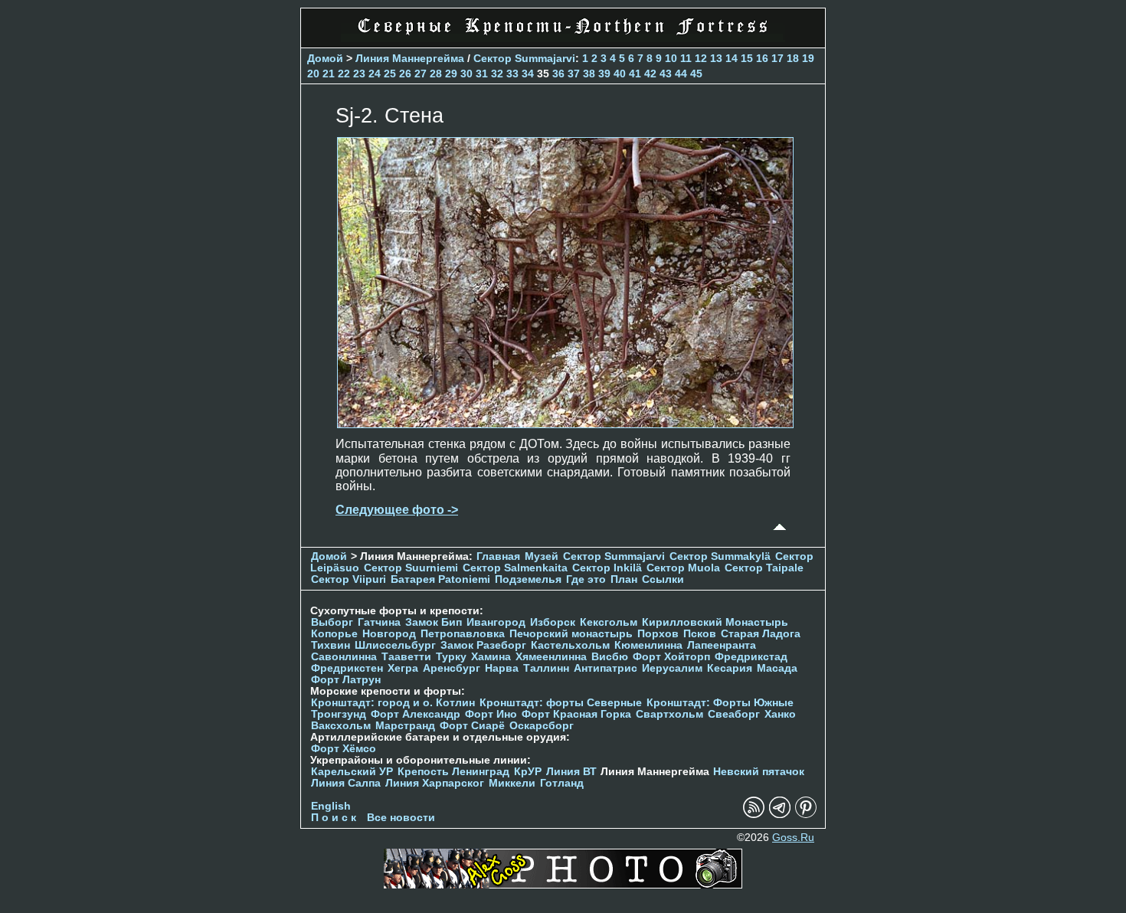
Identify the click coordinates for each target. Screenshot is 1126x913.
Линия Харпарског (434, 783)
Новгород (389, 634)
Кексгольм (608, 622)
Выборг (332, 622)
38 (589, 73)
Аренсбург (451, 668)
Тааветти (406, 657)
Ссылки (663, 579)
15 (747, 58)
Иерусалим (672, 668)
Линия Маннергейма (409, 58)
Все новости (401, 817)
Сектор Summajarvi (524, 58)
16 (762, 58)
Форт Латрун (346, 680)
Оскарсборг (541, 725)
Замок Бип (433, 622)
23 (359, 73)
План (623, 579)
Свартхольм (669, 714)
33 (512, 73)
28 (436, 73)
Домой (325, 58)
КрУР (528, 771)
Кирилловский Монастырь (715, 622)
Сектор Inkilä (607, 568)
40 (620, 73)
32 (497, 73)
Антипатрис (605, 668)
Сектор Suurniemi (411, 568)
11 (686, 58)
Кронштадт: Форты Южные (720, 702)
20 (313, 73)
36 (558, 73)
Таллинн (546, 668)
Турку (451, 657)
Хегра (403, 668)
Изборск (552, 622)
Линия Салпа (346, 783)
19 (808, 58)
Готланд (562, 783)
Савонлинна (344, 657)
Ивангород (495, 622)
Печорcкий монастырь (571, 634)
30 (466, 73)
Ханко (780, 714)
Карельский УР (352, 771)
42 (650, 73)
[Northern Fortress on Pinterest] (806, 814)
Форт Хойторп (671, 657)
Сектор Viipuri (348, 579)
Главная (498, 556)
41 (635, 73)
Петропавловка (463, 634)
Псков (699, 634)
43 (666, 73)
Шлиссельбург (395, 645)
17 (777, 58)
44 (681, 73)
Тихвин (330, 645)
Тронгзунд (338, 714)
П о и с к (333, 817)
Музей (541, 556)
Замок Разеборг (483, 645)
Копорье (334, 634)
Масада (777, 668)
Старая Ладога (760, 634)
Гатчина (379, 622)
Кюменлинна (648, 645)
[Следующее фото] (565, 423)
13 (716, 58)
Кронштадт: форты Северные (561, 702)
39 (604, 73)
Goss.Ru (793, 837)
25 (390, 73)
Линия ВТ (571, 771)
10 (671, 58)
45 (696, 73)
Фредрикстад (751, 657)
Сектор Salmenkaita (515, 568)
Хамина (491, 657)
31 (482, 73)
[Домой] (563, 37)
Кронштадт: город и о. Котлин (393, 702)
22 (344, 73)
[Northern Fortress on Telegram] (779, 814)
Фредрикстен (347, 668)
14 (731, 58)
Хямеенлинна (551, 657)
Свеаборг (734, 714)
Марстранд (405, 725)
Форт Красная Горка (576, 714)
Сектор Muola (683, 568)
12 (701, 58)
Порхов (658, 634)
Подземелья (528, 579)
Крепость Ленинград (453, 771)
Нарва (502, 668)
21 (328, 73)
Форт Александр (415, 714)
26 (405, 73)
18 (793, 58)
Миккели (512, 783)
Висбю (609, 657)
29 (451, 73)
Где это (586, 579)
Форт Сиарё (472, 725)
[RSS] (753, 814)
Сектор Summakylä (720, 556)
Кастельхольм (570, 645)
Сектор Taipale (764, 568)
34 (528, 73)
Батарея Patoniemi (440, 579)
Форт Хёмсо (343, 748)
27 (420, 73)
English (331, 806)
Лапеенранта (721, 645)
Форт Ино (491, 714)
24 (374, 73)
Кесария (729, 668)
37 (574, 73)
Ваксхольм (341, 725)
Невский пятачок (758, 771)
